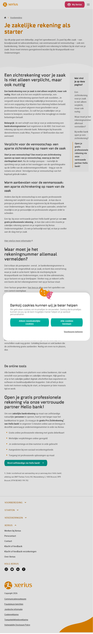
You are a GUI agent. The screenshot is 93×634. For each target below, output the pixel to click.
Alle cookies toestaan (66, 322)
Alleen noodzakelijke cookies (29, 322)
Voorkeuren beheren (73, 332)
